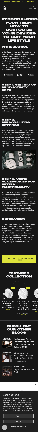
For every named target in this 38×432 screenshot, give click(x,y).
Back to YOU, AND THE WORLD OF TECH (20, 259)
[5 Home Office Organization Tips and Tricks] (7, 371)
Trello (4, 104)
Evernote (5, 102)
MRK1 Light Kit (18, 206)
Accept (18, 416)
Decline (18, 421)
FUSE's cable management (25, 192)
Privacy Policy (27, 410)
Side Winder (9, 199)
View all (19, 281)
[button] (7, 303)
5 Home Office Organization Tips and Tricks (24, 369)
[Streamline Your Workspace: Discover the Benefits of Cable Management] (7, 357)
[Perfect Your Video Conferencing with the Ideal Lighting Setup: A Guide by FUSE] (7, 343)
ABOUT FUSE (19, 390)
